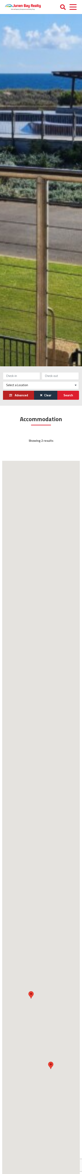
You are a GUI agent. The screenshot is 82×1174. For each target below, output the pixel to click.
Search (68, 395)
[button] (51, 1065)
